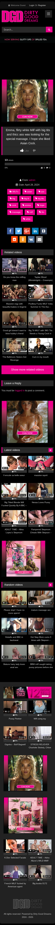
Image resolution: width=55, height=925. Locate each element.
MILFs (15, 191)
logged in (20, 390)
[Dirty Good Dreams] (22, 17)
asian (29, 191)
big (13, 198)
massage (16, 212)
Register (42, 5)
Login (31, 5)
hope (42, 205)
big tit (26, 198)
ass (42, 191)
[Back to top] (46, 916)
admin (32, 180)
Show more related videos (27, 369)
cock (14, 205)
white (28, 219)
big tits (41, 198)
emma (28, 205)
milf (31, 212)
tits (43, 212)
